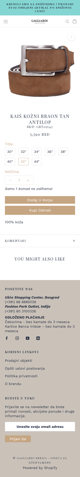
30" (10, 152)
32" (23, 152)
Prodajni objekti (18, 360)
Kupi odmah (40, 210)
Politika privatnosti (21, 376)
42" (23, 161)
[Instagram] (17, 337)
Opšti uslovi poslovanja (25, 368)
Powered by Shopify (40, 468)
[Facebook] (6, 337)
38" (63, 152)
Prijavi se (18, 439)
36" (50, 152)
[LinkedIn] (38, 337)
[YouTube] (27, 337)
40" (10, 161)
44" (36, 161)
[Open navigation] (6, 21)
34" (36, 152)
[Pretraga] (67, 21)
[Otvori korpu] (74, 21)
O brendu (13, 384)
